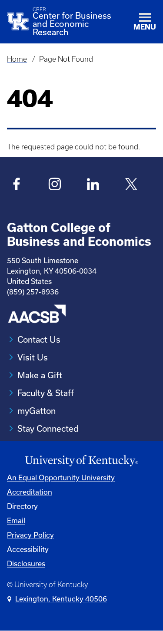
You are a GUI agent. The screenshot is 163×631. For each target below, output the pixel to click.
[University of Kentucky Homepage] (81, 461)
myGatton (36, 411)
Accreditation (29, 492)
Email (16, 520)
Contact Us (38, 339)
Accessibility (28, 549)
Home (17, 59)
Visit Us (32, 357)
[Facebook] (17, 185)
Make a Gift (39, 375)
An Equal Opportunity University (61, 477)
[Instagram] (55, 185)
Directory (22, 506)
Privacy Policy (30, 535)
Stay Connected (48, 428)
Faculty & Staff (45, 393)
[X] (131, 185)
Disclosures (26, 563)
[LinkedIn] (93, 185)
